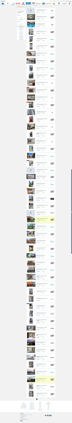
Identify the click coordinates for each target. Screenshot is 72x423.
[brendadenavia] (52, 299)
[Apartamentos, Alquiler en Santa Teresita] (31, 75)
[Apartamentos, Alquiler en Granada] (31, 313)
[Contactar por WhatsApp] (43, 12)
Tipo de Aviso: (21, 14)
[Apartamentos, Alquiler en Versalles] (31, 11)
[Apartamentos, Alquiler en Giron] (31, 184)
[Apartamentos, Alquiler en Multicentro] (31, 17)
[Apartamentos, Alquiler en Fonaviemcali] (31, 394)
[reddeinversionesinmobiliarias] (52, 314)
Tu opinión (71, 211)
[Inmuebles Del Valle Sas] (69, 3)
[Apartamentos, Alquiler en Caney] (31, 306)
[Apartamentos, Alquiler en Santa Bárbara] (31, 46)
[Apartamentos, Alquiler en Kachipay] (31, 141)
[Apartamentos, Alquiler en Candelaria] (31, 372)
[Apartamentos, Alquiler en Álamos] (31, 350)
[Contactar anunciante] (44, 12)
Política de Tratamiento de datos (23, 416)
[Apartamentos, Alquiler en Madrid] (31, 241)
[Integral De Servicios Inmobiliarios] (18, 3)
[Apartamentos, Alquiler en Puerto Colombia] (31, 68)
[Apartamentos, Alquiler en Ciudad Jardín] (31, 119)
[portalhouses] (52, 199)
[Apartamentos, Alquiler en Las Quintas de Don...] (31, 357)
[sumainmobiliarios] (52, 213)
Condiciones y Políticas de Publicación (23, 415)
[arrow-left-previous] (35, 399)
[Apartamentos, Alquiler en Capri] (31, 24)
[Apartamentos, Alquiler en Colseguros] (31, 149)
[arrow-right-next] (46, 399)
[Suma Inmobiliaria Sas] (13, 3)
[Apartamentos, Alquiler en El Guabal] (31, 291)
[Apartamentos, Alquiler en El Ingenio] (31, 156)
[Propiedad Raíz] (7, 3)
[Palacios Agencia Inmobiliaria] (53, 3)
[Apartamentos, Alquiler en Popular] (31, 191)
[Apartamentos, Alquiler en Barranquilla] (31, 39)
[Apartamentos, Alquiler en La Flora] (31, 248)
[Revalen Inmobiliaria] (28, 3)
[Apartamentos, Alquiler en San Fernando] (31, 97)
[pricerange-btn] (24, 18)
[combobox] (21, 8)
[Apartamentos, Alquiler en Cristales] (31, 213)
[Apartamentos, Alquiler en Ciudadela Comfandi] (31, 277)
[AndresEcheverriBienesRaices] (52, 83)
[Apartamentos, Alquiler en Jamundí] (31, 112)
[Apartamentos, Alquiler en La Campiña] (31, 328)
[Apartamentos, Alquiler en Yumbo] (31, 263)
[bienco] (52, 39)
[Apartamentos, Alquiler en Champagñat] (31, 90)
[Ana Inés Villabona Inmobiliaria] (38, 3)
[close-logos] (36, 5)
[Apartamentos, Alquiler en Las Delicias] (31, 234)
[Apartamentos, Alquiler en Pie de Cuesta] (31, 170)
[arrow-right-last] (48, 399)
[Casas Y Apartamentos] (2, 3)
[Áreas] (43, 3)
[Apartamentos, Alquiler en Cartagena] (31, 227)
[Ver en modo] (50, 6)
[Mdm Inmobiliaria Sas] (23, 3)
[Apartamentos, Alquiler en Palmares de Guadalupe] (31, 321)
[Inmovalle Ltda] (59, 3)
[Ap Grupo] (64, 3)
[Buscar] (24, 8)
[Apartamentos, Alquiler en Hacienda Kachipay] (31, 386)
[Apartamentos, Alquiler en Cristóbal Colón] (31, 206)
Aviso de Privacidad (22, 417)
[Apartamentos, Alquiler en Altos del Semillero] (31, 134)
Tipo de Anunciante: (18, 21)
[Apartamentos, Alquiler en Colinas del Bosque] (31, 335)
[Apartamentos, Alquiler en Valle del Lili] (31, 105)
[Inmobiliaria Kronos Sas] (48, 3)
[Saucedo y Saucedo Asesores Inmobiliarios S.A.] (33, 3)
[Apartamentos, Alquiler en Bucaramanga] (31, 284)
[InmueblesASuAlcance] (52, 11)
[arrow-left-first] (34, 399)
